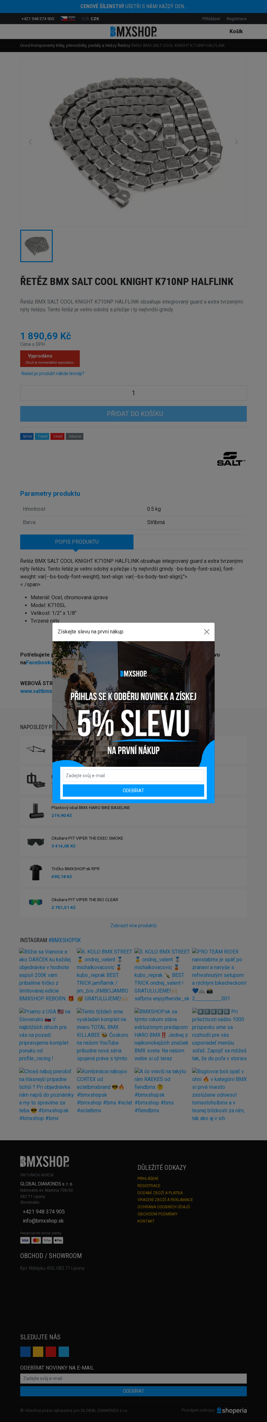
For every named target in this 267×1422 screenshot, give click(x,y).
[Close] (207, 632)
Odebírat (133, 790)
